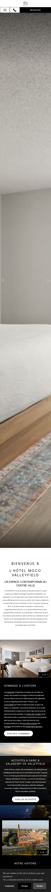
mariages (7, 726)
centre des (30, 714)
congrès (38, 714)
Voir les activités (25, 799)
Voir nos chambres (18, 733)
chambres (10, 692)
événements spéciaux (34, 726)
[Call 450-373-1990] (14, 10)
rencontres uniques (29, 723)
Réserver (35, 10)
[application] (25, 880)
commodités (8, 705)
